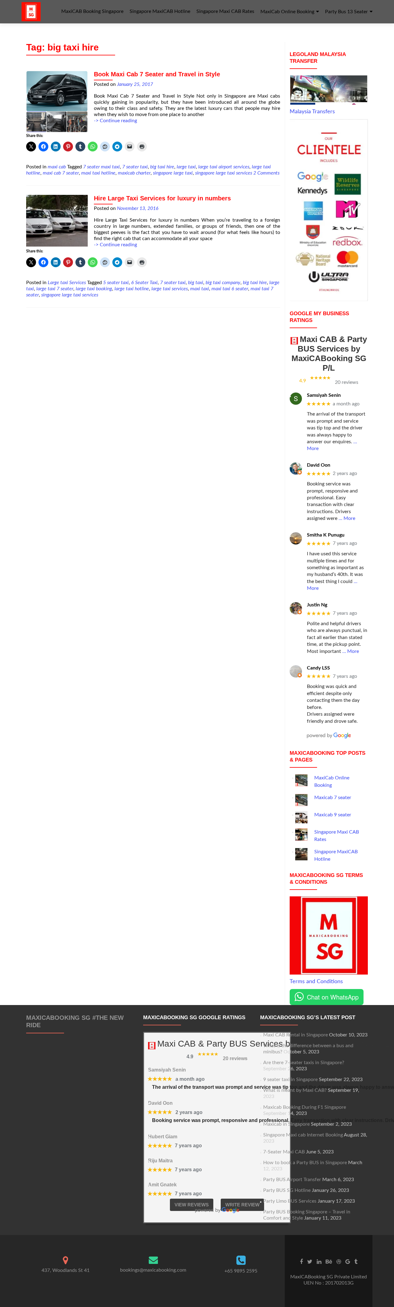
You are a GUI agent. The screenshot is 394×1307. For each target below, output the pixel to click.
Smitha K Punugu (325, 535)
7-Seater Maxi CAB (284, 1151)
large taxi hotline (132, 288)
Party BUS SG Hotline (287, 1190)
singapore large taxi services (223, 173)
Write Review (242, 1204)
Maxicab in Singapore (286, 1124)
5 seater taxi (116, 282)
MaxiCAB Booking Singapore (92, 11)
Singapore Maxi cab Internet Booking (303, 1134)
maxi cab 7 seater (61, 173)
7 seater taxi (135, 166)
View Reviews (192, 1204)
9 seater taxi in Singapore (290, 1079)
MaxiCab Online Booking (287, 11)
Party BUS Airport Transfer (292, 1179)
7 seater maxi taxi (101, 166)
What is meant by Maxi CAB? (295, 1090)
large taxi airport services (223, 166)
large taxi (186, 166)
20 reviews (346, 382)
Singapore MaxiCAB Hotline (160, 11)
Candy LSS (318, 668)
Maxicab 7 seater (332, 797)
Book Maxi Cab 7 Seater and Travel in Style (157, 74)
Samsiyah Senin (324, 395)
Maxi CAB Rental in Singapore (295, 1034)
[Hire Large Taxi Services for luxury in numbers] (57, 220)
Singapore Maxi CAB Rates (225, 11)
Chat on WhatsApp (333, 996)
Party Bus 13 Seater (346, 11)
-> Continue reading (115, 120)
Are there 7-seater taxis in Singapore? (303, 1062)
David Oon (318, 465)
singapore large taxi (173, 173)
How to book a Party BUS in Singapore (305, 1162)
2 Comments (266, 173)
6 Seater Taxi (144, 282)
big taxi (195, 282)
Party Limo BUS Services (289, 1201)
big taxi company (223, 282)
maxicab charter (134, 173)
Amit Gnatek (162, 1184)
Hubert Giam (162, 1136)
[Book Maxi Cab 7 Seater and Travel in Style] (57, 101)
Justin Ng (317, 604)
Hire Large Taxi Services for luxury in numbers (162, 198)
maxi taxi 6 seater (229, 288)
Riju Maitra (160, 1160)
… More (347, 518)
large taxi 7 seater (54, 288)
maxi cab (57, 166)
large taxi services (169, 288)
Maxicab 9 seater (332, 814)
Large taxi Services (67, 282)
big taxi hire (162, 166)
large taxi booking (94, 288)
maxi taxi (199, 288)
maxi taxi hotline (98, 173)
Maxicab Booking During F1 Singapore (304, 1107)
